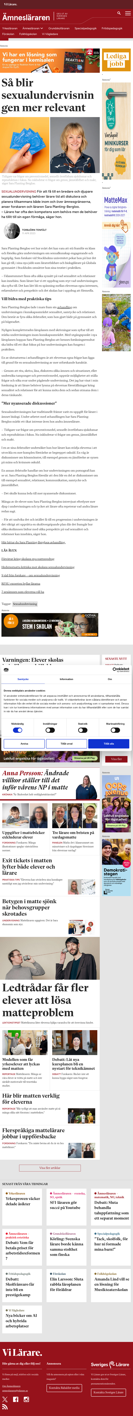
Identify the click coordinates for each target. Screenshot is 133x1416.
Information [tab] (66, 679)
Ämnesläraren (31, 28)
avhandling (64, 307)
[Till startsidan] (10, 4)
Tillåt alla (109, 743)
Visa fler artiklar (49, 1168)
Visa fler (116, 759)
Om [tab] (110, 679)
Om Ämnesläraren (11, 1386)
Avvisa (24, 743)
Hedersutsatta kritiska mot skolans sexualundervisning (37, 567)
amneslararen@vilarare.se (15, 1391)
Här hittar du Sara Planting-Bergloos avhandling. (33, 542)
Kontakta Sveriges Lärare (108, 1392)
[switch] (50, 730)
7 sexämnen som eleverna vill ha (22, 592)
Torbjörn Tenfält (34, 230)
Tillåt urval (67, 743)
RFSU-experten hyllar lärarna (20, 583)
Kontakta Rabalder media (64, 1388)
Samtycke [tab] (23, 679)
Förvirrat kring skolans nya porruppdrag (27, 559)
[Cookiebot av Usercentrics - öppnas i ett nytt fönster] (115, 669)
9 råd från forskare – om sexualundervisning (30, 575)
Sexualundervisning (25, 604)
